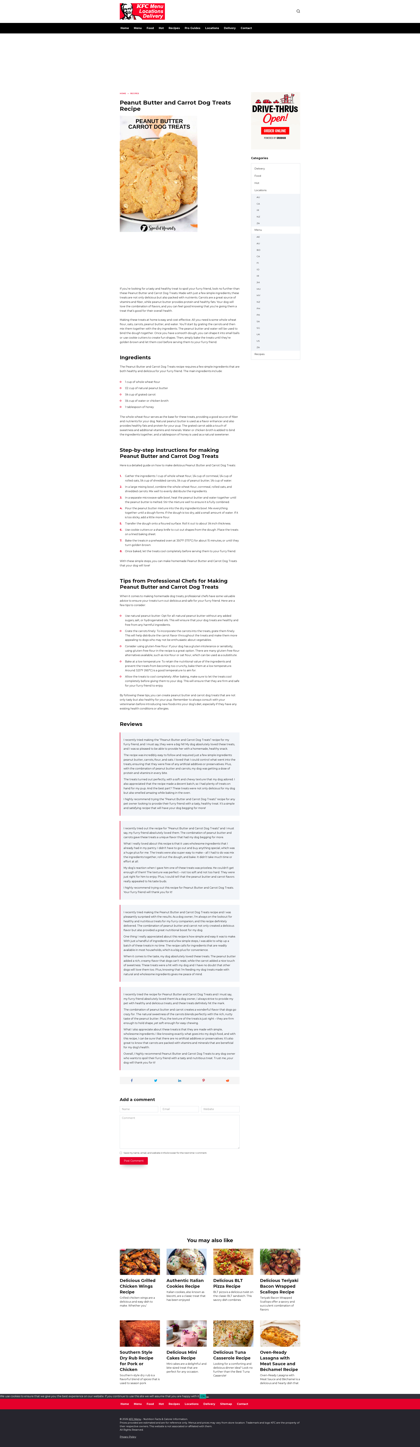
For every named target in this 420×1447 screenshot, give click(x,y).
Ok (203, 1396)
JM (258, 282)
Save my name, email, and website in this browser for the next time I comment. (165, 1153)
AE (258, 237)
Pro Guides (192, 28)
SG (258, 328)
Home (125, 28)
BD (258, 250)
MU (259, 289)
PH (258, 308)
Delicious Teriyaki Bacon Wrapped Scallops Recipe (279, 1286)
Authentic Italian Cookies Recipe (185, 1283)
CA (258, 203)
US (258, 341)
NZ (258, 216)
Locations (212, 28)
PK (258, 315)
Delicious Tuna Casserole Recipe (232, 1355)
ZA (258, 223)
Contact (246, 28)
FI (258, 263)
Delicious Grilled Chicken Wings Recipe (138, 1286)
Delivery (230, 28)
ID (258, 269)
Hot (161, 28)
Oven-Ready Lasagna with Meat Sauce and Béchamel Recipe (279, 1361)
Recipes (174, 28)
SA (258, 321)
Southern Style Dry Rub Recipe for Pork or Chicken (136, 1361)
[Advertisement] (210, 65)
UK (258, 334)
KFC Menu (135, 1419)
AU (258, 197)
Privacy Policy (128, 1436)
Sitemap (226, 1404)
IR (258, 210)
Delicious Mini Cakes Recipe (182, 1355)
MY (258, 295)
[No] (207, 1397)
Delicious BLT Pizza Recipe (228, 1283)
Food (150, 28)
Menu (138, 28)
